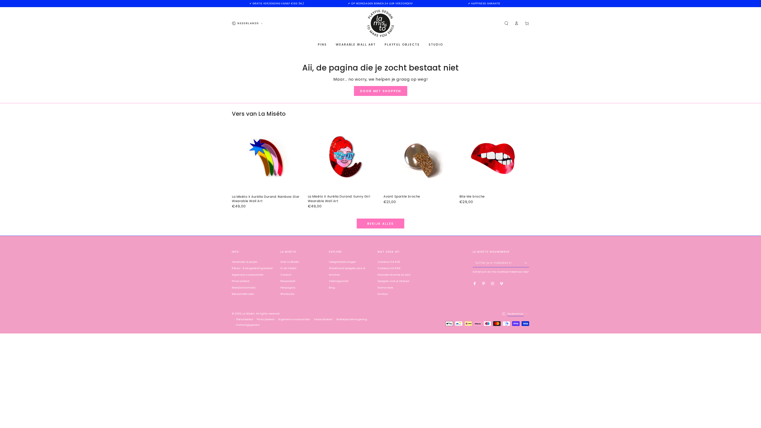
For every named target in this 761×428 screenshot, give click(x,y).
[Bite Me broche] (494, 158)
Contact (285, 274)
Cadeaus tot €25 (389, 262)
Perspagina (287, 287)
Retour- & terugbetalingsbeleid (252, 268)
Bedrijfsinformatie (243, 287)
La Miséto (249, 313)
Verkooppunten (339, 281)
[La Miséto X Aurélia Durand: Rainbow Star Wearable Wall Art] (267, 158)
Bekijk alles (380, 224)
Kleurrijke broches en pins (394, 274)
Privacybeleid (241, 281)
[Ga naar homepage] (380, 23)
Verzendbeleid (323, 319)
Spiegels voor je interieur (394, 281)
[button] (506, 23)
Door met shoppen (380, 91)
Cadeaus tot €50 (389, 268)
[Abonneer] (527, 262)
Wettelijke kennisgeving (351, 319)
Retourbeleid (244, 319)
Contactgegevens (248, 325)
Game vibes (385, 287)
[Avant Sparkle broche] (418, 158)
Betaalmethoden (243, 294)
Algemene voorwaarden (248, 274)
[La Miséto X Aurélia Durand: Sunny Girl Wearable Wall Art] (343, 158)
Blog (332, 287)
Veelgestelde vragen (342, 262)
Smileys (383, 294)
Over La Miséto (289, 262)
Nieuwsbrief (287, 281)
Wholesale (287, 294)
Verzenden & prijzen (244, 262)
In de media (288, 268)
